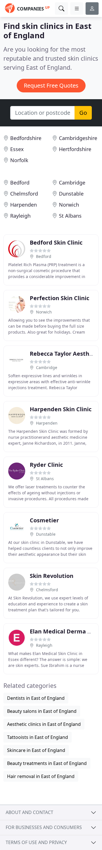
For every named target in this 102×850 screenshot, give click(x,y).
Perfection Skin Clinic (59, 298)
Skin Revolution (51, 576)
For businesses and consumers (44, 827)
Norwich (69, 204)
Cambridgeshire (78, 138)
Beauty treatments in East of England (47, 763)
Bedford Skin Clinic (56, 242)
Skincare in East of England (36, 750)
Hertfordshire (75, 149)
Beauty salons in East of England (41, 711)
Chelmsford (24, 193)
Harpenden (23, 204)
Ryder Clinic (46, 465)
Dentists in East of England (36, 698)
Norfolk (19, 160)
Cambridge (72, 182)
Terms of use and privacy (36, 842)
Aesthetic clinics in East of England (44, 724)
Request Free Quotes (51, 85)
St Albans (70, 215)
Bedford (19, 182)
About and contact (29, 812)
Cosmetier (44, 520)
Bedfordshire (25, 138)
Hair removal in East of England (41, 776)
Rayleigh (20, 215)
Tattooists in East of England (37, 737)
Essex (17, 149)
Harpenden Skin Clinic (61, 409)
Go (83, 112)
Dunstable (71, 193)
